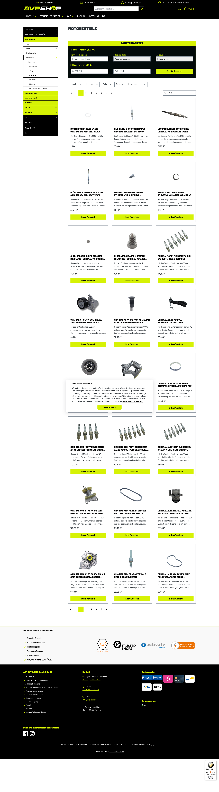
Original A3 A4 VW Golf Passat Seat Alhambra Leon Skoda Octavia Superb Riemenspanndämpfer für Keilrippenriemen (86, 321)
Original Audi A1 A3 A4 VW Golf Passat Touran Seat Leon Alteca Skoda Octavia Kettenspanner (87, 512)
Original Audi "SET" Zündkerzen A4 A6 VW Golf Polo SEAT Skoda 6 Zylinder (131, 448)
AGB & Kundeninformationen (36, 680)
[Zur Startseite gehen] (42, 8)
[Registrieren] (179, 9)
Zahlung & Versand (32, 684)
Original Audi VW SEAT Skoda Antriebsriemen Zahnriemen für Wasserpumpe (175, 385)
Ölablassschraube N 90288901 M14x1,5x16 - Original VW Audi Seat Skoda (88, 257)
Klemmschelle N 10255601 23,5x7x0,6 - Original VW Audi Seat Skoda (175, 194)
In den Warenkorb (88, 153)
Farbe (105, 84)
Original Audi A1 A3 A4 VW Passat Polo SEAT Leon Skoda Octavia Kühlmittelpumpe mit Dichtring (175, 512)
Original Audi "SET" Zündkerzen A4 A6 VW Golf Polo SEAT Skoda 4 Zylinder (87, 448)
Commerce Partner (117, 752)
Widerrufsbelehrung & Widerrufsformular (41, 687)
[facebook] (26, 735)
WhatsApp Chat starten (92, 680)
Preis (118, 84)
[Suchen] (141, 8)
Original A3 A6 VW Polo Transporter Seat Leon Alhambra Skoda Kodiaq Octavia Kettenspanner (174, 321)
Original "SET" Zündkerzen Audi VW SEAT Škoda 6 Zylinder (174, 257)
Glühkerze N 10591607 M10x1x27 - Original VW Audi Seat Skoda (174, 130)
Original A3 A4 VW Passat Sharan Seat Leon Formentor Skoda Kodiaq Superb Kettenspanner (132, 321)
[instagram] (32, 735)
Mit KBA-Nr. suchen (174, 71)
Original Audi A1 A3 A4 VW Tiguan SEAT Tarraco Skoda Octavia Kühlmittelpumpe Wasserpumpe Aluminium (87, 576)
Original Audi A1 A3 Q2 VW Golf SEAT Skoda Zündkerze (130, 575)
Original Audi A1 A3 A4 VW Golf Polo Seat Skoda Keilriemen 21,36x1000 (130, 512)
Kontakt (28, 705)
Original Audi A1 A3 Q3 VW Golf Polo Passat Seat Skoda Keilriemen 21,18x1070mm (174, 576)
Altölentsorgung (31, 702)
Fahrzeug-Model (119, 55)
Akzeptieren (109, 407)
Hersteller (74, 84)
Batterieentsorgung (33, 698)
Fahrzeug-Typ (161, 55)
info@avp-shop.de (90, 700)
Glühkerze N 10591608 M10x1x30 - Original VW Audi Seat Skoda (86, 194)
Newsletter (29, 709)
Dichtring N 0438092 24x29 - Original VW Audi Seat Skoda (85, 130)
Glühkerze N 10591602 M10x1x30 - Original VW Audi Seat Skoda (130, 130)
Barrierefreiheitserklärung (35, 712)
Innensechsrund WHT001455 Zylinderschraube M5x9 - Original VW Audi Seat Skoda (129, 194)
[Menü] (214, 761)
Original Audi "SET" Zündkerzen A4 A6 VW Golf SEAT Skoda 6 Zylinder (174, 448)
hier (133, 396)
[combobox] (116, 8)
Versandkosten (103, 744)
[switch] (210, 777)
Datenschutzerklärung (34, 691)
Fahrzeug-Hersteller (79, 55)
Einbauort (90, 84)
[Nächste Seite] (106, 93)
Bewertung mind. (135, 84)
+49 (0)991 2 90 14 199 (91, 690)
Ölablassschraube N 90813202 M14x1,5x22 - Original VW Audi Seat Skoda (129, 257)
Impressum (29, 677)
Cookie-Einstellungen (34, 695)
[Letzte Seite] (111, 93)
